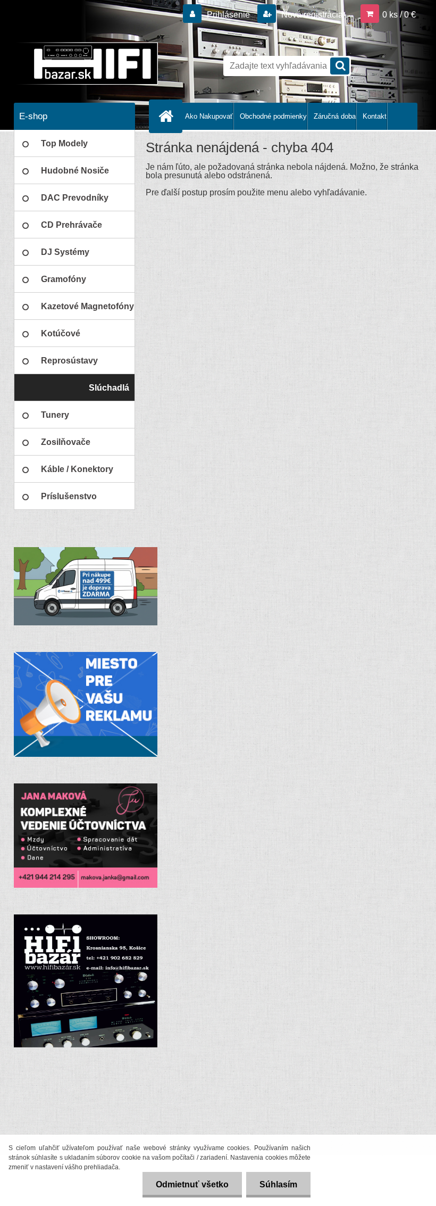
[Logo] (87, 63)
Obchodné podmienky (273, 116)
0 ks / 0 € (399, 14)
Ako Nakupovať (209, 116)
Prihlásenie (228, 14)
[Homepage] (168, 116)
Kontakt (375, 116)
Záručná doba (335, 116)
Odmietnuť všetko (192, 1184)
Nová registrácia (311, 14)
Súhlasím (278, 1184)
